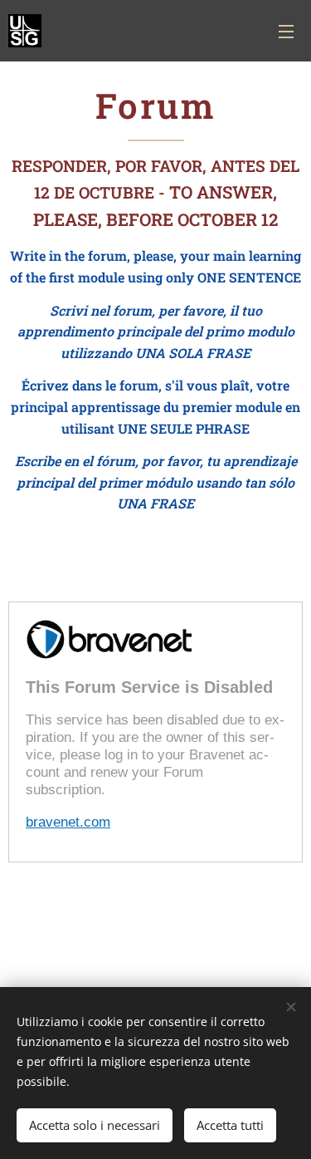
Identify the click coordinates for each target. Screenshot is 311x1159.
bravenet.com (68, 821)
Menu (286, 30)
